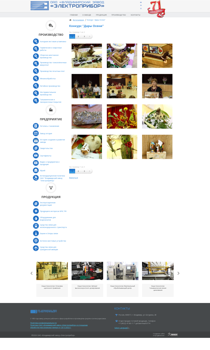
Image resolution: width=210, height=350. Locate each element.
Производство (118, 15)
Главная (74, 15)
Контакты (135, 15)
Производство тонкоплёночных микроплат (53, 63)
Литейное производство (50, 86)
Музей (42, 170)
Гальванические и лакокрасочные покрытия (50, 100)
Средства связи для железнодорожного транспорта (53, 226)
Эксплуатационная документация (47, 203)
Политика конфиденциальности (43, 323)
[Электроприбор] (71, 8)
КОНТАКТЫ (122, 308)
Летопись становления (49, 126)
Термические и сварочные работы (51, 49)
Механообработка (48, 78)
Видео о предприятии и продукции (49, 163)
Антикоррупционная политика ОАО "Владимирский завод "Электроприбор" (52, 178)
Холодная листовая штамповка (53, 41)
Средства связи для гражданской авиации (49, 248)
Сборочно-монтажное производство (49, 56)
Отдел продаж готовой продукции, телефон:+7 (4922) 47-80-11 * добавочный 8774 (137, 322)
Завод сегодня (46, 133)
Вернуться (73, 178)
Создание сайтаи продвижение (159, 334)
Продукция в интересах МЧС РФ (53, 211)
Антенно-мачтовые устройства (53, 241)
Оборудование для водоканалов (48, 218)
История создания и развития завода (52, 140)
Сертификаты (45, 156)
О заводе (86, 15)
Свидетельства (46, 148)
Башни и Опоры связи (49, 233)
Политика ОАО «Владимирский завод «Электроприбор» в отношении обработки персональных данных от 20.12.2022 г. (59, 326)
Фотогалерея (78, 20)
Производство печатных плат (52, 71)
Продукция (101, 15)
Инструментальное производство (48, 93)
